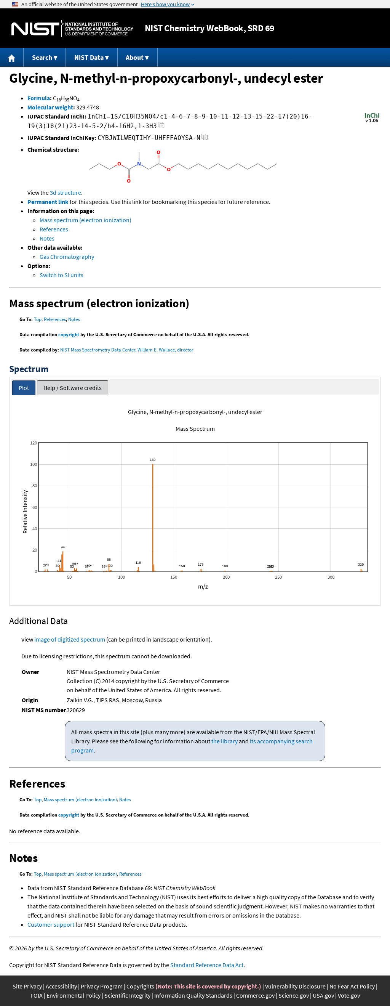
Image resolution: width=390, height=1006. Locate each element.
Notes (47, 238)
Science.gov (293, 995)
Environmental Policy (73, 995)
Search (42, 57)
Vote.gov (349, 995)
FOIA (36, 995)
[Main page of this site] (12, 57)
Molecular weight (50, 107)
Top (38, 319)
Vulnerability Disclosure (295, 986)
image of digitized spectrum (69, 639)
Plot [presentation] (24, 387)
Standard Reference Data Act (206, 965)
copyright (68, 334)
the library (224, 741)
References (54, 229)
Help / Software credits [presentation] (72, 387)
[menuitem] (12, 57)
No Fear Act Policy (352, 986)
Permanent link (48, 201)
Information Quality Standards (193, 995)
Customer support (50, 924)
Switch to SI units (61, 275)
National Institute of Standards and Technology (72, 28)
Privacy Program (102, 986)
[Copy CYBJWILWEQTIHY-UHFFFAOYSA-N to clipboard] (204, 139)
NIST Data (89, 57)
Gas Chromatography (67, 256)
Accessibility (61, 986)
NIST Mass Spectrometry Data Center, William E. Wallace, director (126, 350)
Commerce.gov (255, 995)
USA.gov (323, 995)
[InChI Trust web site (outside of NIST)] (372, 121)
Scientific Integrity (127, 995)
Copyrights (140, 986)
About (135, 57)
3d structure (65, 192)
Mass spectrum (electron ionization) (85, 220)
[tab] (23, 387)
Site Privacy (27, 986)
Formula (38, 98)
